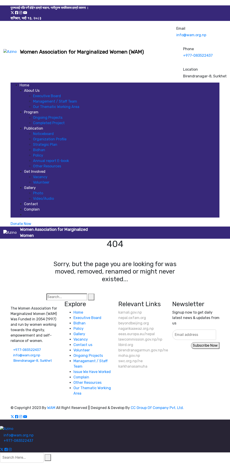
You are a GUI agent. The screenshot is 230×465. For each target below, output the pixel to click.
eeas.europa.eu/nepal (136, 334)
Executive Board (47, 96)
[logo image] (10, 52)
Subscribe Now (205, 345)
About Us (32, 90)
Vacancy (40, 177)
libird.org (125, 345)
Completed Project (49, 123)
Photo (38, 193)
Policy (38, 155)
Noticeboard (43, 134)
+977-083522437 (198, 55)
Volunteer (41, 182)
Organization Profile (49, 139)
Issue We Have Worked (92, 372)
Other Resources (47, 166)
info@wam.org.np (191, 35)
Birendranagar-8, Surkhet (32, 361)
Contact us (82, 345)
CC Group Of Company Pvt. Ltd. (157, 408)
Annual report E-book (51, 161)
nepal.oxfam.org (132, 318)
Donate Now (21, 224)
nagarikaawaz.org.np (136, 328)
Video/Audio (43, 198)
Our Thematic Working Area (56, 107)
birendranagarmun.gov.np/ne (143, 350)
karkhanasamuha (132, 366)
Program (31, 112)
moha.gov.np (129, 355)
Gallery (30, 188)
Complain (32, 209)
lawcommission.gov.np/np (140, 339)
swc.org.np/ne (130, 361)
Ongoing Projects (47, 117)
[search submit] (48, 457)
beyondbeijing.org (133, 323)
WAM (51, 408)
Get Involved (34, 171)
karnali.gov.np (130, 312)
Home (24, 85)
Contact (31, 204)
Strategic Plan (45, 144)
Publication (33, 128)
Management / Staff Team (55, 101)
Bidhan (39, 150)
